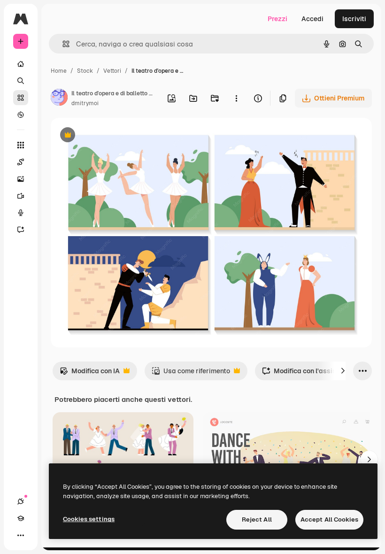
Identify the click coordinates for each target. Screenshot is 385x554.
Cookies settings (89, 519)
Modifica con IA (90, 373)
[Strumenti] (20, 145)
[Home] (20, 63)
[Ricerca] (20, 80)
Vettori (112, 71)
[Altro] (20, 535)
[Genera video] (20, 195)
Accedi (312, 19)
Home (59, 71)
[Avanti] (342, 371)
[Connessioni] (20, 501)
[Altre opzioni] (236, 98)
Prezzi (277, 19)
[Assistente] (20, 229)
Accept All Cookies (329, 519)
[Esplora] (20, 114)
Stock (85, 71)
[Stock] (20, 97)
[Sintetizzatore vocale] (20, 212)
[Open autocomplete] (62, 43)
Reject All (257, 519)
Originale (113, 135)
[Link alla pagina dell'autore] (59, 98)
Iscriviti (354, 19)
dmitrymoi (85, 103)
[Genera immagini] (20, 178)
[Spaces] (20, 161)
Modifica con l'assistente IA (311, 373)
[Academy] (20, 518)
